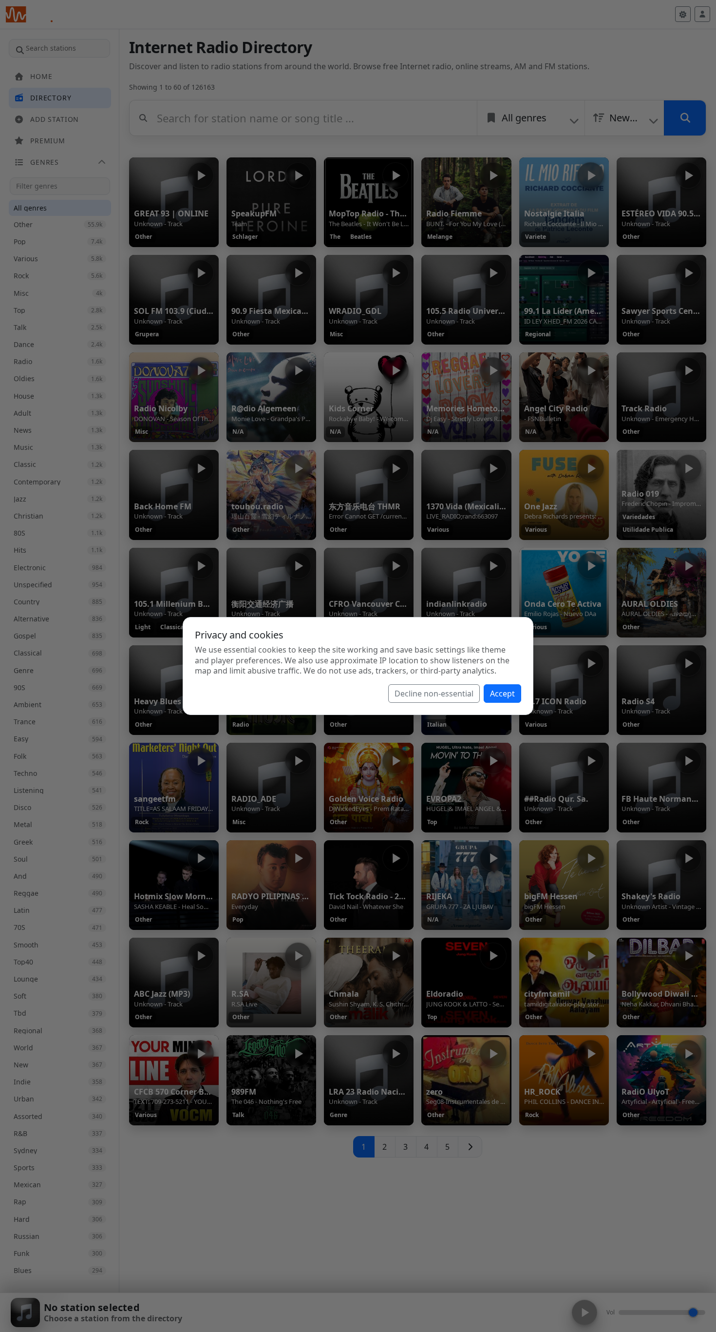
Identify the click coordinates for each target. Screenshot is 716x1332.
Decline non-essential (434, 693)
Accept (502, 693)
